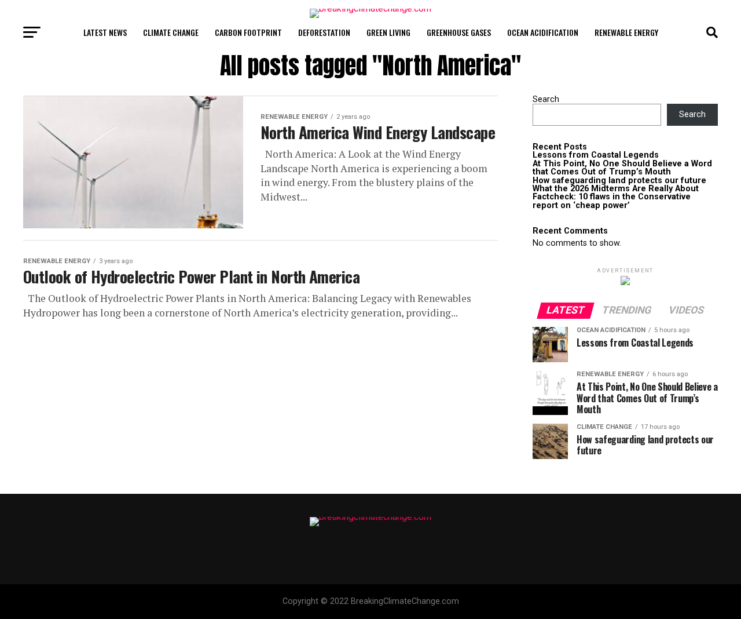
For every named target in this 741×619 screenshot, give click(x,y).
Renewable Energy (626, 32)
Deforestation (324, 32)
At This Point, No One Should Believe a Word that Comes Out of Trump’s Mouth (622, 168)
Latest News (105, 32)
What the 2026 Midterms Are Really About (616, 189)
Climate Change (171, 32)
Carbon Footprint (248, 32)
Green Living (388, 32)
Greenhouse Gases (459, 32)
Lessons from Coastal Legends (596, 155)
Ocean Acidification (542, 32)
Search (546, 99)
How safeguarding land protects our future (619, 180)
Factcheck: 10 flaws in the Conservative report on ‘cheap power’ (612, 201)
